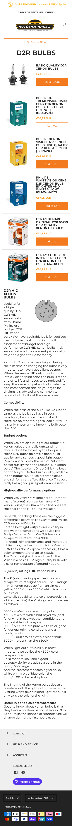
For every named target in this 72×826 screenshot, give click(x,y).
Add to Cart (52, 164)
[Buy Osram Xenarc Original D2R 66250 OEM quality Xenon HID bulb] (18, 231)
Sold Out (52, 126)
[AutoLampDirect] (35, 25)
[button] (65, 25)
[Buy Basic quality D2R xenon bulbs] (18, 75)
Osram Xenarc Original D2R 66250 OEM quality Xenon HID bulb (52, 223)
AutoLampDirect (13, 806)
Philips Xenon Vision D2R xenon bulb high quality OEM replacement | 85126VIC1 (52, 145)
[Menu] (6, 25)
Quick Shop (52, 81)
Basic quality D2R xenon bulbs (51, 67)
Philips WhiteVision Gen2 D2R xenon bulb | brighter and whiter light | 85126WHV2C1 (51, 185)
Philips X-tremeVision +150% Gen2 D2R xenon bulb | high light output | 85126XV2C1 (51, 105)
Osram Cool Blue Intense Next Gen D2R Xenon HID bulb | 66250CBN (51, 259)
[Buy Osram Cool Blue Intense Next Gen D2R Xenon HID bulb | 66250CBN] (18, 267)
